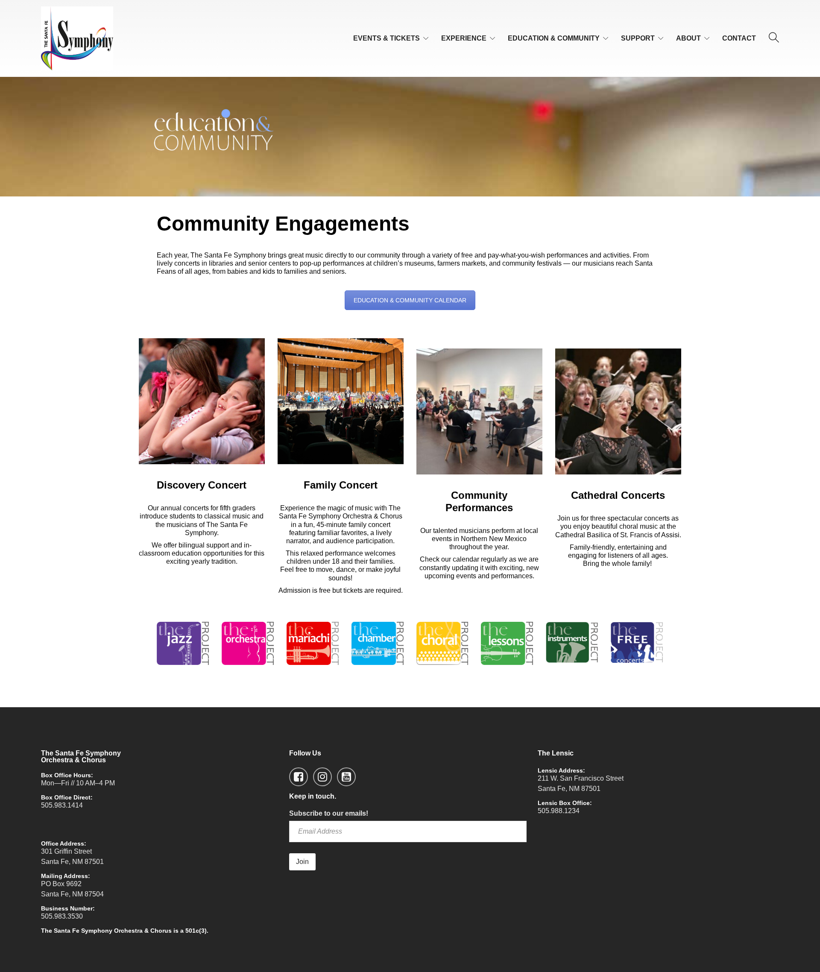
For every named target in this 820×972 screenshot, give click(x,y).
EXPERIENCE (463, 38)
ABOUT (688, 38)
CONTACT (739, 38)
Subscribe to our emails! (328, 813)
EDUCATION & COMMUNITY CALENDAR (410, 300)
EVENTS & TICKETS (386, 38)
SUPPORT (638, 38)
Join (302, 861)
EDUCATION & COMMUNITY (554, 38)
